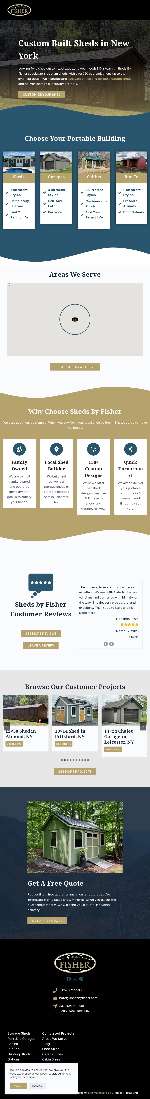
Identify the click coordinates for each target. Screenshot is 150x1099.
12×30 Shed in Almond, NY (20, 733)
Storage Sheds (19, 1033)
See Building (15, 744)
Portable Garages (21, 1039)
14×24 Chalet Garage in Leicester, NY (119, 736)
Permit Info (19, 217)
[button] (87, 613)
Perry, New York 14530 (76, 1011)
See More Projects (75, 771)
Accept (18, 1085)
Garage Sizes (52, 1054)
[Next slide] (143, 726)
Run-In (131, 176)
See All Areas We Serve (75, 367)
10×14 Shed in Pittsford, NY (70, 733)
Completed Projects (58, 1033)
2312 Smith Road (71, 1006)
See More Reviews (41, 633)
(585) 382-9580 (70, 990)
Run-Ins (13, 1049)
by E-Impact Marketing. (123, 1092)
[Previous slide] (7, 726)
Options (14, 1059)
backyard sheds (79, 78)
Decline (37, 1085)
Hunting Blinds (19, 1054)
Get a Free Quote (47, 920)
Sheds (19, 176)
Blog (46, 1044)
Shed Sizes (50, 1049)
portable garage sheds (115, 78)
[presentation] (25, 710)
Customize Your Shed (42, 94)
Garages (56, 176)
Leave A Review (41, 645)
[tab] (62, 760)
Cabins (94, 176)
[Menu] (140, 10)
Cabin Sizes (51, 1059)
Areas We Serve (54, 1039)
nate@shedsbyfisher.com (78, 998)
